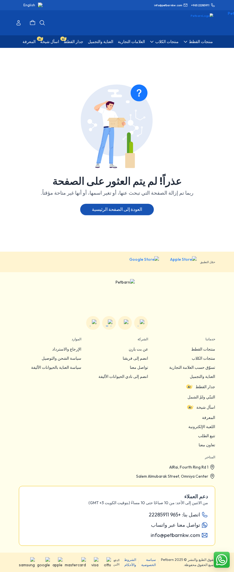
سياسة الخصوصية (148, 562)
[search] (42, 22)
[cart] (32, 22)
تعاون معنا (207, 444)
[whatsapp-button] (222, 560)
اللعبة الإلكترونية (201, 426)
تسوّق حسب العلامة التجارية (192, 367)
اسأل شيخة (205, 407)
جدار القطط (205, 386)
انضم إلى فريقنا (135, 358)
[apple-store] (179, 262)
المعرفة (208, 417)
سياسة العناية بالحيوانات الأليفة (56, 367)
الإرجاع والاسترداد (66, 349)
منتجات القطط (203, 349)
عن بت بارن (138, 349)
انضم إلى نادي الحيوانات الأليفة (123, 376)
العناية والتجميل (202, 376)
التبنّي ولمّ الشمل (201, 397)
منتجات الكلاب (203, 358)
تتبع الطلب (206, 435)
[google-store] (139, 262)
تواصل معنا (139, 367)
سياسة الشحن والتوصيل (61, 358)
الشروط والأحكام (130, 562)
